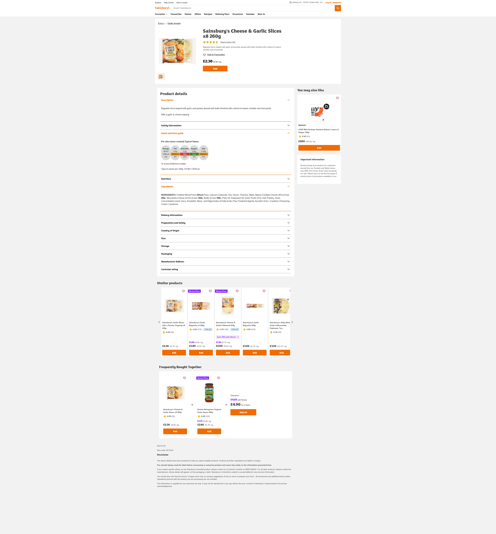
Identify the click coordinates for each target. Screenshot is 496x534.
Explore (158, 3)
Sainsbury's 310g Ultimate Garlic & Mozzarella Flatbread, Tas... (281, 325)
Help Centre (169, 3)
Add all (243, 412)
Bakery (161, 23)
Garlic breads (174, 23)
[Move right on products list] (292, 322)
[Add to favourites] (183, 291)
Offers (198, 14)
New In (261, 14)
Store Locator (182, 3)
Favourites (176, 14)
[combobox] (253, 8)
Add (215, 68)
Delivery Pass (222, 14)
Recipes (208, 14)
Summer (250, 14)
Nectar (188, 14)
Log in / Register (333, 2)
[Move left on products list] (159, 322)
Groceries (160, 14)
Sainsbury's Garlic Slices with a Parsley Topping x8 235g (173, 325)
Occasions (238, 14)
